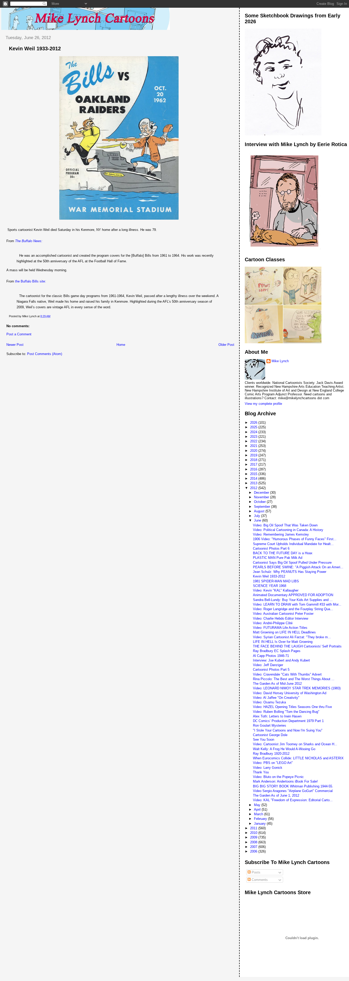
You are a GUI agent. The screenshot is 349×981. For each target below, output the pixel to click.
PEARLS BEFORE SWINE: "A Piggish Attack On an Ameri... (298, 567)
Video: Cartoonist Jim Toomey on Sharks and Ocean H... (295, 744)
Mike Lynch (280, 361)
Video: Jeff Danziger (268, 665)
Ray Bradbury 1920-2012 (271, 753)
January (260, 823)
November (262, 497)
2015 (254, 474)
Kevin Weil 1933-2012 (35, 48)
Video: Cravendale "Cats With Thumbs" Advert (287, 674)
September (262, 507)
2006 (254, 851)
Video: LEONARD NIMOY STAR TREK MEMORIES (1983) (297, 688)
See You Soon (263, 739)
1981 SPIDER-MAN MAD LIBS (276, 581)
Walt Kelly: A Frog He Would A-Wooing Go (284, 749)
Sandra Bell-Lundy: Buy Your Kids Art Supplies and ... (293, 600)
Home (121, 345)
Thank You (261, 772)
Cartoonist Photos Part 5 (271, 669)
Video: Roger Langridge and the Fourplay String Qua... (293, 609)
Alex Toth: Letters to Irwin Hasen (277, 716)
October (260, 502)
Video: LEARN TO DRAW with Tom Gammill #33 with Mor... (297, 604)
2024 (254, 432)
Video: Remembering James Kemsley (281, 534)
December (262, 492)
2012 (254, 488)
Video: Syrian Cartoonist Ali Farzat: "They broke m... (292, 637)
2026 (254, 422)
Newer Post (15, 345)
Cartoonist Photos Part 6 (271, 548)
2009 (254, 837)
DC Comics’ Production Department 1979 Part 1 (288, 721)
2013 (254, 483)
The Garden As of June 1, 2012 (276, 795)
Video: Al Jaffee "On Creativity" (276, 698)
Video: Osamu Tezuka (269, 702)
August (259, 511)
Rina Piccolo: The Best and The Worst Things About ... (293, 679)
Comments (259, 880)
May (257, 805)
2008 (254, 842)
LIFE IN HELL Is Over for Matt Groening (282, 642)
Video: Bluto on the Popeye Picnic (278, 777)
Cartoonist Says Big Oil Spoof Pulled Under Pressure (292, 562)
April (258, 809)
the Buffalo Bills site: (30, 281)
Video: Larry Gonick (267, 768)
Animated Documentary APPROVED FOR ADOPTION (293, 595)
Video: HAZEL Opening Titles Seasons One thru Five (292, 707)
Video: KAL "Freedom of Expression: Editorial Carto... (293, 800)
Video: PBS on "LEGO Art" (273, 763)
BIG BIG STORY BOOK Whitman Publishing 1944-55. (293, 786)
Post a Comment (18, 334)
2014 (254, 478)
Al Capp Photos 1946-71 (271, 656)
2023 (254, 437)
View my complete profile (263, 404)
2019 (254, 455)
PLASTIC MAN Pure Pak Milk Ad (277, 558)
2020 (254, 451)
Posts (255, 872)
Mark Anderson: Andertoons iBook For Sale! (285, 781)
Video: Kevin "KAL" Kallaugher (275, 590)
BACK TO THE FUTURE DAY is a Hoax (282, 553)
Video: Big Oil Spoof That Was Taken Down (285, 525)
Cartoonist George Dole (270, 735)
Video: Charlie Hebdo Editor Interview (280, 618)
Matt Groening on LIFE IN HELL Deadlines (284, 632)
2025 (254, 427)
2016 (254, 469)
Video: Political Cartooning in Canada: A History (288, 530)
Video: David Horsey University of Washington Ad (289, 693)
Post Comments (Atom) (44, 354)
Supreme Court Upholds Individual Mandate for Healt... (293, 544)
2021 (254, 446)
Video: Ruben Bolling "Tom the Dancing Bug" (286, 712)
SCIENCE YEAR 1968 (269, 586)
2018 (254, 460)
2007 (254, 847)
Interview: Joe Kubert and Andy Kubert (281, 660)
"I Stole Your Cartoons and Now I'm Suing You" (287, 730)
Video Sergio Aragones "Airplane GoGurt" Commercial (293, 791)
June (258, 520)
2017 (254, 464)
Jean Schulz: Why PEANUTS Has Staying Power (289, 572)
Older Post (226, 345)
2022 (254, 441)
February (261, 819)
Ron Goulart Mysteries (269, 725)
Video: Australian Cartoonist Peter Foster (283, 614)
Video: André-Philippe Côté (273, 623)
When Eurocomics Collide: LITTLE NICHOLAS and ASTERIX (298, 758)
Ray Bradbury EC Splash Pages (276, 651)
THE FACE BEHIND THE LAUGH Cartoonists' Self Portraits (297, 646)
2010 (254, 833)
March (259, 814)
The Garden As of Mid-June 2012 (277, 683)
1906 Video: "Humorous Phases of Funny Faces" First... (294, 539)
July (257, 516)
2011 (254, 828)
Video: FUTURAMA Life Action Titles (280, 628)
